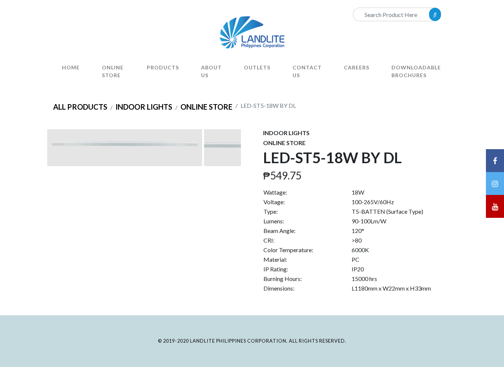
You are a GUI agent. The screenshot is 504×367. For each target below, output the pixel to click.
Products (163, 67)
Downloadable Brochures (416, 71)
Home (71, 67)
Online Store (113, 71)
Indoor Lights (143, 106)
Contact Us (307, 71)
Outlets (257, 67)
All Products (80, 106)
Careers (356, 67)
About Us (211, 71)
